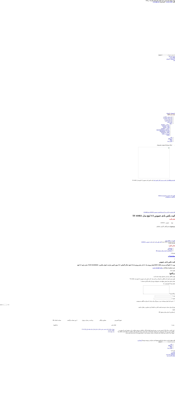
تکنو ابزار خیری (156, 267)
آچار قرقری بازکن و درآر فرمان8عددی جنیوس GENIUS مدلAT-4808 (159, 212)
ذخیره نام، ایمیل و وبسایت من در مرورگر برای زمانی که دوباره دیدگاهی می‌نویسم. (154, 301)
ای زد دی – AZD (166, 133)
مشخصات (171, 256)
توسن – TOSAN (166, 126)
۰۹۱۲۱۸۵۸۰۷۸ (156, 2)
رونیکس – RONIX (165, 124)
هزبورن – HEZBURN (165, 131)
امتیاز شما (172, 283)
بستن (174, 351)
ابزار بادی (152, 242)
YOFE (168, 135)
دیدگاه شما (172, 293)
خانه (174, 180)
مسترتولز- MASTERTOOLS (163, 129)
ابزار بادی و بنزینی (164, 180)
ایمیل (173, 298)
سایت (161, 267)
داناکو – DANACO (165, 132)
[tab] (86, 248)
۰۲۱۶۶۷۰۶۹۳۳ (169, 2)
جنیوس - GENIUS (145, 242)
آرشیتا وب (140, 340)
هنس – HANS (166, 127)
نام (174, 296)
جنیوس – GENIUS (165, 128)
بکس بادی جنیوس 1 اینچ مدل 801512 (166, 195)
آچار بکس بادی (156, 180)
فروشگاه (170, 180)
